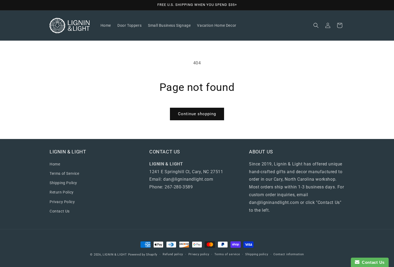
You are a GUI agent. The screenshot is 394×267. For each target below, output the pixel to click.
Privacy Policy (62, 201)
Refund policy (173, 254)
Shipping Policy (63, 183)
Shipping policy (256, 254)
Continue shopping (197, 113)
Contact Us (60, 211)
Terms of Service (64, 173)
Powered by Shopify (143, 254)
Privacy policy (198, 254)
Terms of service (227, 254)
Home (55, 164)
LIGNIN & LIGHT (115, 254)
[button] (316, 25)
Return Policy (62, 192)
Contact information (288, 254)
